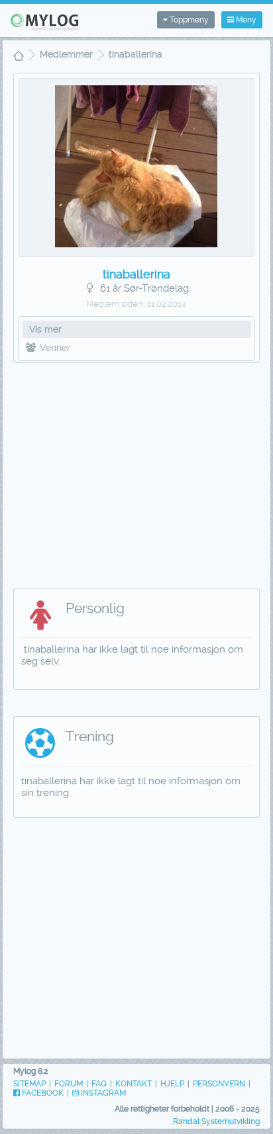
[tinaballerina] (136, 244)
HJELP (172, 1083)
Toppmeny (188, 19)
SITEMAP (29, 1083)
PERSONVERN (219, 1083)
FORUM (68, 1083)
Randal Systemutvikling (216, 1121)
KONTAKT (133, 1083)
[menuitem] (18, 57)
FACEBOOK (42, 1093)
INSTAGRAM (102, 1093)
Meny (245, 19)
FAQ (99, 1083)
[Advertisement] (136, 468)
